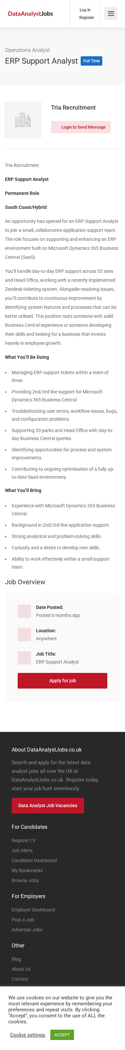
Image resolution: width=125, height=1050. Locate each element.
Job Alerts (22, 850)
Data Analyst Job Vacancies (47, 805)
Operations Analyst (27, 50)
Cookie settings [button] (27, 1035)
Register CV (24, 840)
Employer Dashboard (33, 909)
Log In (85, 10)
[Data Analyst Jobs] (30, 6)
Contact (20, 979)
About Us (21, 969)
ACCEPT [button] (62, 1034)
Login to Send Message (83, 127)
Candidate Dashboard (34, 860)
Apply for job (62, 680)
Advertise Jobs (27, 929)
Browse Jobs (25, 880)
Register (86, 17)
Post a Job (23, 919)
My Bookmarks (27, 870)
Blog (16, 959)
